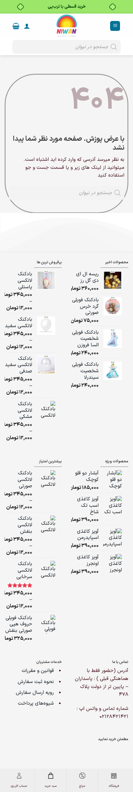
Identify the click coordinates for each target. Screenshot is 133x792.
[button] (115, 26)
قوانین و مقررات (38, 670)
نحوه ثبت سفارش (36, 682)
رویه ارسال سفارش (35, 692)
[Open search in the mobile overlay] (66, 47)
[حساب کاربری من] (27, 26)
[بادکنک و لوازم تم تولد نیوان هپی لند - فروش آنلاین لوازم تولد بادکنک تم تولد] (66, 26)
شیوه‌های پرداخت (36, 703)
